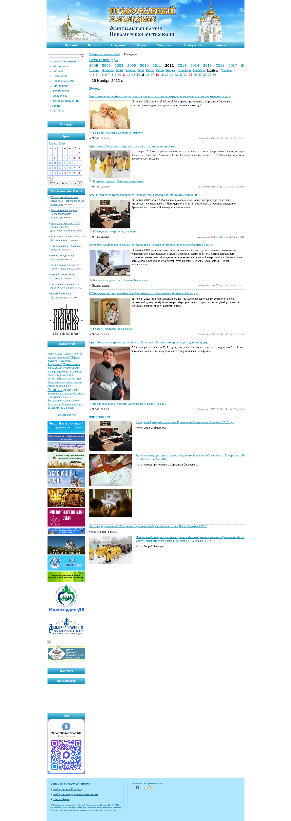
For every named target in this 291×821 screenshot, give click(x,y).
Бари (75, 390)
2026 (62, 143)
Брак (65, 400)
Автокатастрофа (57, 378)
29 (209, 74)
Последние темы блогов (66, 191)
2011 (157, 65)
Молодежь (164, 45)
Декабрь (226, 70)
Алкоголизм (54, 382)
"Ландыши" (63, 357)
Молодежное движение (107, 280)
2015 (207, 65)
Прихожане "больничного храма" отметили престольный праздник (132, 146)
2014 (194, 65)
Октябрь (199, 70)
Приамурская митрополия (108, 231)
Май (141, 70)
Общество (118, 45)
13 (133, 74)
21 (171, 74)
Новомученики (193, 45)
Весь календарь (103, 60)
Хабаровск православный (104, 54)
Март (119, 70)
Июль (160, 70)
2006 (93, 65)
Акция (79, 378)
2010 (144, 65)
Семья (141, 45)
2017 (232, 65)
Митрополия (60, 66)
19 (162, 74)
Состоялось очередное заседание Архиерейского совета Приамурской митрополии (143, 194)
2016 (220, 65)
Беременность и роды (60, 393)
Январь (94, 70)
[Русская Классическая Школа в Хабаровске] (66, 662)
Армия (67, 389)
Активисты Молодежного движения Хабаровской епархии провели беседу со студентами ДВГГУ (151, 244)
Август (170, 70)
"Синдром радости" (58, 371)
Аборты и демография (61, 375)
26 (195, 74)
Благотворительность (60, 397)
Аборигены (76, 371)
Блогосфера (60, 85)
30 (214, 74)
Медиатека (59, 95)
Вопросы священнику (66, 100)
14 (138, 74)
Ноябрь (212, 70)
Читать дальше (100, 138)
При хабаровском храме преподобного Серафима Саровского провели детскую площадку (148, 342)
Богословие (55, 400)
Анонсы (55, 389)
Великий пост (69, 404)
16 (147, 74)
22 (176, 74)
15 (143, 74)
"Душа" (67, 353)
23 (181, 74)
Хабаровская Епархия (67, 789)
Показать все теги (66, 414)
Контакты (58, 110)
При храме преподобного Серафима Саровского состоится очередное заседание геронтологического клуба (160, 96)
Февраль (108, 70)
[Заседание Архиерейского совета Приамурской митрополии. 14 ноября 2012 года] (110, 449)
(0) (221, 138)
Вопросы (69, 407)
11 (124, 74)
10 (119, 74)
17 (152, 74)
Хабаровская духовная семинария (75, 794)
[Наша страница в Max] (66, 772)
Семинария (60, 75)
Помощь (220, 45)
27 (200, 74)
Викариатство (55, 407)
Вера (80, 404)
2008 (119, 65)
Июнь (150, 70)
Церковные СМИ (63, 80)
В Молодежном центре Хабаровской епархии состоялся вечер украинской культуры (143, 293)
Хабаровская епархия (118, 132)
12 (128, 74)
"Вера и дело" (55, 353)
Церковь (94, 45)
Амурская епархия (71, 382)
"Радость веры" (71, 368)
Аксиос (71, 378)
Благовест (79, 393)
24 (185, 74)
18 (157, 74)
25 (190, 74)
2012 (169, 65)
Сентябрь (184, 70)
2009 (131, 65)
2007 (106, 65)
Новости (71, 45)
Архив (56, 105)
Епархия (58, 71)
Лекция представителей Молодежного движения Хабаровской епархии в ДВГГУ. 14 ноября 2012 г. (148, 526)
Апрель (131, 70)
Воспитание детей (104, 403)
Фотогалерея (99, 417)
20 (166, 74)
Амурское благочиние (60, 385)
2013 (182, 65)
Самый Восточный (64, 61)
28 (204, 74)
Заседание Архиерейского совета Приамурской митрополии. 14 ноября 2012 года (185, 422)
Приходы (98, 132)
